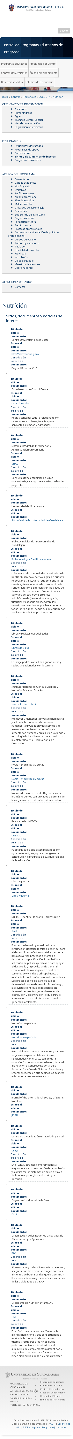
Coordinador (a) (24, 267)
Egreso (19, 116)
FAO (13, 1253)
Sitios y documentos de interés (35, 156)
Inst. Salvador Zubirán (24, 704)
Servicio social (23, 225)
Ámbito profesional (26, 197)
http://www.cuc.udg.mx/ (25, 354)
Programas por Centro (43, 63)
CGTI (52, 1423)
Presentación (22, 179)
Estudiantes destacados (29, 146)
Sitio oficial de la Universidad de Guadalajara (37, 520)
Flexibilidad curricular (27, 250)
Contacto (20, 287)
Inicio (5, 97)
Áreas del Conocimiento (43, 73)
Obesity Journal (20, 895)
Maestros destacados (27, 264)
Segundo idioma (24, 218)
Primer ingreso (23, 112)
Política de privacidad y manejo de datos (44, 1427)
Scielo (14, 931)
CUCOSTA (44, 97)
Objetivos (20, 190)
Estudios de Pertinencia (39, 82)
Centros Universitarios (14, 73)
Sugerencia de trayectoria (30, 214)
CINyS (15, 1150)
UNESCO (16, 835)
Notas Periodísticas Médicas (27, 779)
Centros (15, 97)
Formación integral (25, 222)
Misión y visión (23, 186)
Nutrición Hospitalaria (23, 1037)
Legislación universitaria (29, 127)
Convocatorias (23, 153)
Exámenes (21, 211)
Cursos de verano (25, 239)
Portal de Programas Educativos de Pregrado (33, 48)
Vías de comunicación (27, 123)
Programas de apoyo (27, 149)
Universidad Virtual (12, 82)
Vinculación (21, 257)
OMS (14, 1214)
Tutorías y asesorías (27, 243)
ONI (13, 1317)
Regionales (29, 97)
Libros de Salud (20, 648)
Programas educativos (14, 63)
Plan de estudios (24, 200)
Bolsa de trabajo (24, 260)
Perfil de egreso (24, 193)
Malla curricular (23, 204)
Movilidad (20, 253)
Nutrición (58, 97)
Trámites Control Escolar (29, 119)
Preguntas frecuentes (28, 160)
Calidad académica (25, 182)
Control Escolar (20, 403)
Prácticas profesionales (28, 229)
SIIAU (14, 463)
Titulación (20, 246)
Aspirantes (21, 109)
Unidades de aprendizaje (29, 207)
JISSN (14, 1115)
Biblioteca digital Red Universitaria (31, 559)
